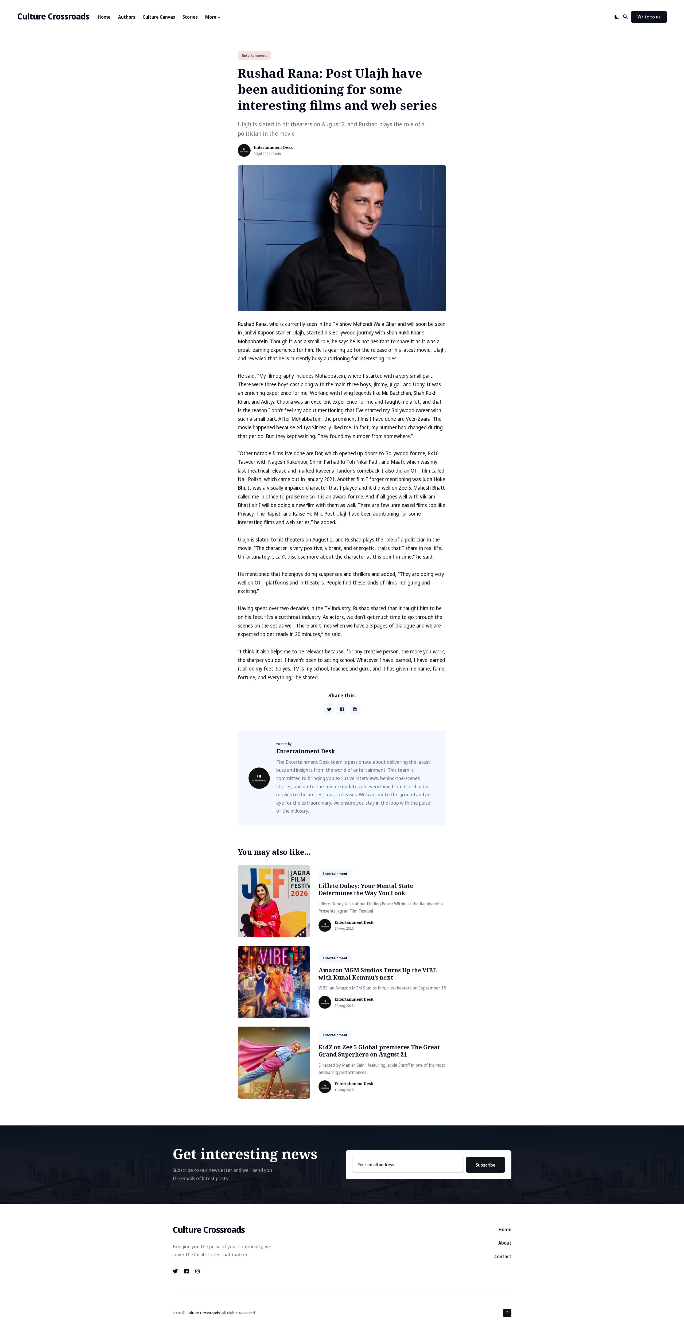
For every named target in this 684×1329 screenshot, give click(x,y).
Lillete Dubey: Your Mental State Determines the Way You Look (365, 889)
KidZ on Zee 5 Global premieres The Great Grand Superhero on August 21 (379, 1050)
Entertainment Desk (273, 147)
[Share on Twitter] (329, 709)
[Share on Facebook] (342, 709)
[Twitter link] (176, 1271)
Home (104, 17)
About (504, 1243)
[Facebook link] (186, 1271)
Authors (126, 17)
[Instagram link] (197, 1271)
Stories (190, 17)
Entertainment (254, 55)
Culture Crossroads (53, 16)
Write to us (649, 17)
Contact (502, 1256)
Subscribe (485, 1165)
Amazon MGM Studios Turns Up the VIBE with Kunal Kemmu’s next (377, 973)
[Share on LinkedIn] (354, 709)
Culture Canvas (159, 17)
